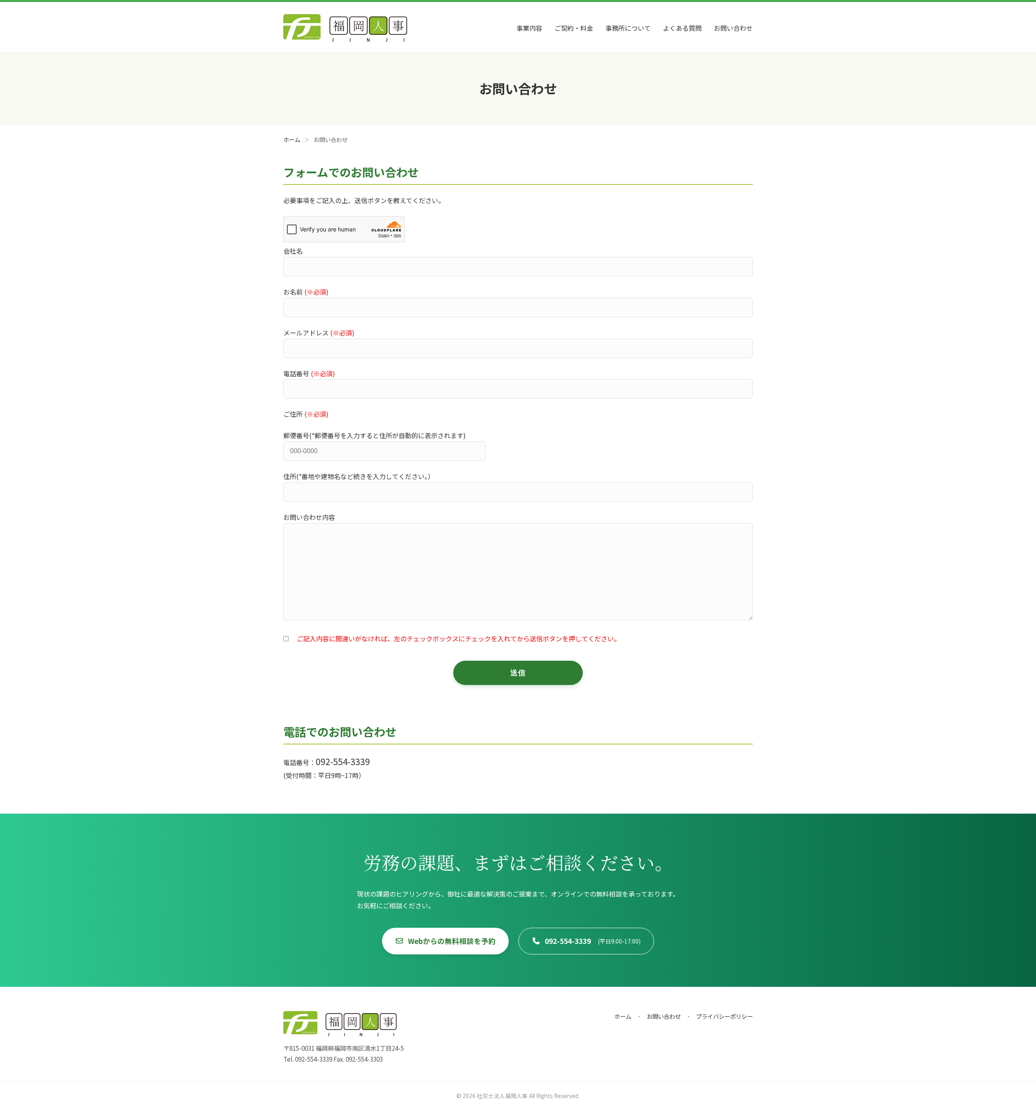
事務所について (628, 28)
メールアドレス (319, 332)
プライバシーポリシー (724, 1016)
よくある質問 (682, 28)
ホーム (622, 1016)
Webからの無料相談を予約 (452, 941)
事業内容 (529, 28)
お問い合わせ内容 (309, 517)
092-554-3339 (593, 941)
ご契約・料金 (573, 28)
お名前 (306, 292)
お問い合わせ (733, 28)
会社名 (293, 251)
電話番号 (309, 373)
